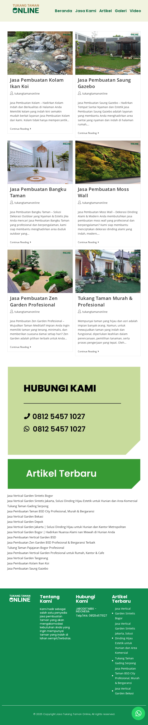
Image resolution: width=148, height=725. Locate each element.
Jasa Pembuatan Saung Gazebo (27, 568)
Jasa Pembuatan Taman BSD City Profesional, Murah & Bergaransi (50, 511)
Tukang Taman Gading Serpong (27, 506)
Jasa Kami (85, 10)
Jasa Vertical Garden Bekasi (25, 516)
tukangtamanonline (27, 93)
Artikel (105, 10)
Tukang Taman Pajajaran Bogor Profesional (35, 548)
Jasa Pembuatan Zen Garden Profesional (34, 301)
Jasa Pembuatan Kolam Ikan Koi (28, 563)
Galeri (121, 10)
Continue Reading (20, 129)
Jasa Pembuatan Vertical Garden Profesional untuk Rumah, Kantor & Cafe (55, 553)
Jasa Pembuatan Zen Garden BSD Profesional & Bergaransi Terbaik (51, 542)
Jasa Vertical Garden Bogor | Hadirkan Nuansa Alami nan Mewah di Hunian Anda (61, 532)
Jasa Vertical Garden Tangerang (27, 558)
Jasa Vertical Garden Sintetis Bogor (30, 496)
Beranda (63, 10)
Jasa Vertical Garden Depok (25, 522)
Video (135, 10)
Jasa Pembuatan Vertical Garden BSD (31, 537)
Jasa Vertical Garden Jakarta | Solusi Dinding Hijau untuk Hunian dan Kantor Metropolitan (66, 527)
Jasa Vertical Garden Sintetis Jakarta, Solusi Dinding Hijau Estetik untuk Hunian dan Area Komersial (72, 501)
